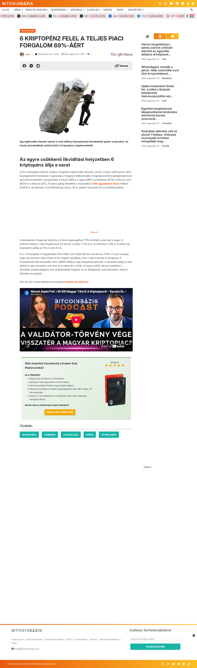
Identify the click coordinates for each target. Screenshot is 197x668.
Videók (107, 9)
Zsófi (27, 54)
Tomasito (166, 123)
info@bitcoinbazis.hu (27, 648)
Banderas (167, 78)
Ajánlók (92, 9)
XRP (88, 16)
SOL (58, 16)
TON (145, 16)
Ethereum (49, 434)
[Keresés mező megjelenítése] (192, 10)
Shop (120, 9)
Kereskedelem (27, 31)
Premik (165, 146)
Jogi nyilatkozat (34, 639)
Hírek (17, 9)
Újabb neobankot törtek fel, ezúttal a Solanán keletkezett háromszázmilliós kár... (157, 91)
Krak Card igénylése (60, 412)
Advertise (134, 9)
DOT (174, 16)
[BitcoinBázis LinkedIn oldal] (177, 3)
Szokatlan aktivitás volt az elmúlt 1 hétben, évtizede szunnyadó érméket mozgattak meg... (159, 136)
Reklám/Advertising (109, 639)
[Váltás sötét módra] (193, 3)
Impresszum (17, 639)
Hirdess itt (94, 232)
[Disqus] (98, 505)
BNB (27, 16)
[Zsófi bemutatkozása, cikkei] (22, 54)
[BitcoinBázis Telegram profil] (182, 3)
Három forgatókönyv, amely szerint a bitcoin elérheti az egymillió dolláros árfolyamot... (156, 49)
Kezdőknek (58, 9)
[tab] (147, 36)
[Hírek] (121, 54)
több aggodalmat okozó (106, 183)
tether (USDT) (108, 434)
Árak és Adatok (35, 9)
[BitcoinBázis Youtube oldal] (171, 3)
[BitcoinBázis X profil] (159, 3)
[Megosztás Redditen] (38, 66)
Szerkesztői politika (54, 639)
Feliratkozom (155, 646)
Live (6, 9)
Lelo (164, 59)
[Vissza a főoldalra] (17, 3)
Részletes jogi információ (77, 281)
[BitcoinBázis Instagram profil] (165, 3)
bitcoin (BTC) (29, 434)
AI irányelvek (80, 639)
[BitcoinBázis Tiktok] (188, 3)
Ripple (89, 434)
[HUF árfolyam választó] (192, 16)
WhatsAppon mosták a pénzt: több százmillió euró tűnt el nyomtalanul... (160, 70)
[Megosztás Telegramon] (31, 66)
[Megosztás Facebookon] (24, 66)
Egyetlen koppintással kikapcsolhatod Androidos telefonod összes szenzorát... (159, 113)
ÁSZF (69, 639)
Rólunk (93, 639)
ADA (116, 16)
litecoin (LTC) (70, 434)
